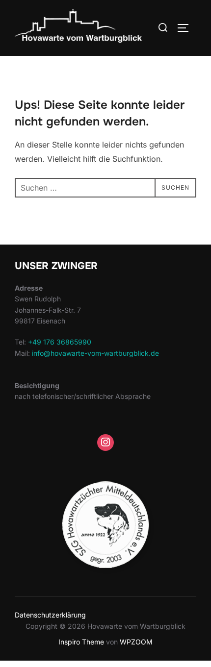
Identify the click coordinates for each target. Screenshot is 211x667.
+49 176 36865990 (59, 342)
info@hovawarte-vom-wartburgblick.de (95, 353)
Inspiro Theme (81, 642)
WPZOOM (136, 642)
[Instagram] (105, 442)
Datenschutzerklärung (50, 615)
